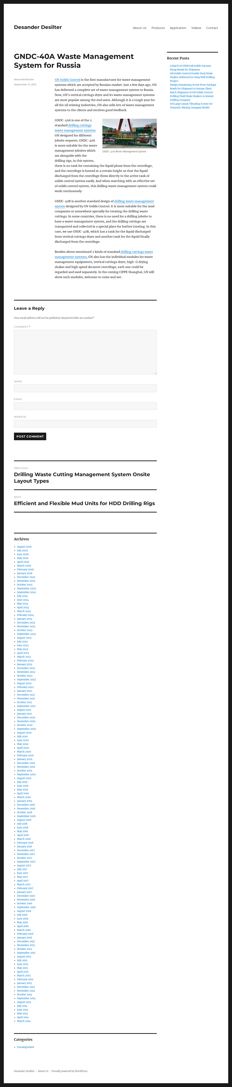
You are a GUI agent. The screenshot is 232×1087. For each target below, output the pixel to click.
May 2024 (22, 603)
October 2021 (24, 702)
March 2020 (24, 751)
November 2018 (26, 808)
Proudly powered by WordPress (70, 1071)
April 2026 (23, 561)
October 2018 (24, 812)
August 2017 (24, 865)
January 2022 (24, 690)
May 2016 (22, 922)
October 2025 (24, 584)
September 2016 (26, 907)
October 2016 (24, 903)
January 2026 (24, 573)
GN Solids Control (67, 80)
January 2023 (24, 664)
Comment (22, 326)
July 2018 (22, 823)
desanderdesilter (24, 79)
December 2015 (26, 941)
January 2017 (24, 892)
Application (178, 28)
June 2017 (22, 873)
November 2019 (26, 766)
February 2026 (25, 569)
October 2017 (24, 857)
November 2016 (26, 899)
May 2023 (22, 649)
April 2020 (23, 747)
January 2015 (24, 983)
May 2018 (22, 831)
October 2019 (24, 770)
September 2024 (26, 592)
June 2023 (22, 645)
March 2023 (24, 656)
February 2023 (25, 660)
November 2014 (26, 990)
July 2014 (22, 1005)
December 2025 (26, 577)
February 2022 (25, 687)
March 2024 (24, 611)
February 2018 (25, 842)
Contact (212, 28)
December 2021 (26, 694)
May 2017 (22, 876)
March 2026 (24, 565)
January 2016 (24, 937)
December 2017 (26, 850)
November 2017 (26, 854)
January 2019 (24, 801)
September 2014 (26, 998)
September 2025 (26, 588)
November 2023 (26, 626)
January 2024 (24, 618)
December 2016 (26, 895)
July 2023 (22, 641)
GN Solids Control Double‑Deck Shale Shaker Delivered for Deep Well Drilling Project (192, 77)
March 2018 (24, 839)
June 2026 (23, 554)
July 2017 (22, 869)
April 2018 (23, 835)
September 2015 (26, 952)
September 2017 (26, 861)
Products (158, 28)
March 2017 (24, 884)
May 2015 (22, 968)
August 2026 (24, 546)
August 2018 (24, 820)
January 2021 (24, 713)
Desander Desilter (38, 27)
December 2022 (26, 668)
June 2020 (23, 740)
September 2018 (26, 816)
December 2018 (26, 804)
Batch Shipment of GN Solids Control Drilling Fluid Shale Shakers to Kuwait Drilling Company (192, 96)
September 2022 (26, 679)
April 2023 (23, 653)
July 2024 (22, 596)
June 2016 (22, 918)
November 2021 (26, 698)
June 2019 (22, 785)
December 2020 (26, 717)
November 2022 (26, 672)
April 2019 (23, 793)
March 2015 (24, 975)
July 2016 (22, 914)
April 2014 (23, 1017)
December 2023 (26, 622)
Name (18, 381)
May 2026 (22, 558)
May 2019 (22, 789)
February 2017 (25, 888)
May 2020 (22, 744)
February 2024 (25, 615)
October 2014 (24, 994)
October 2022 (24, 675)
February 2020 (25, 755)
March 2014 (24, 1021)
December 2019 (26, 763)
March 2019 (24, 797)
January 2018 (24, 846)
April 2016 (23, 926)
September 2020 (26, 728)
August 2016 (24, 911)
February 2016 (25, 933)
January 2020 (24, 759)
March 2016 (24, 930)
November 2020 (26, 721)
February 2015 (25, 979)
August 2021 (24, 709)
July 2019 (22, 782)
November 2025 (26, 580)
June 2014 (22, 1009)
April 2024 (23, 607)
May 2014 (22, 1013)
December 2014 (26, 987)
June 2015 (22, 964)
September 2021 (26, 706)
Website (20, 416)
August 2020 (24, 732)
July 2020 (22, 736)
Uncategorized (25, 1047)
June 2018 (22, 827)
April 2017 (23, 880)
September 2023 (26, 634)
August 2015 (24, 956)
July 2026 (22, 550)
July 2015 (22, 960)
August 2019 (24, 778)
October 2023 (24, 630)
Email (18, 399)
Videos (196, 28)
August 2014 (24, 1002)
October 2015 (24, 949)
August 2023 (24, 637)
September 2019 (26, 774)
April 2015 (23, 971)
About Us (139, 28)
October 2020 (24, 725)
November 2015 (26, 945)
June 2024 (23, 599)
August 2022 (24, 683)
